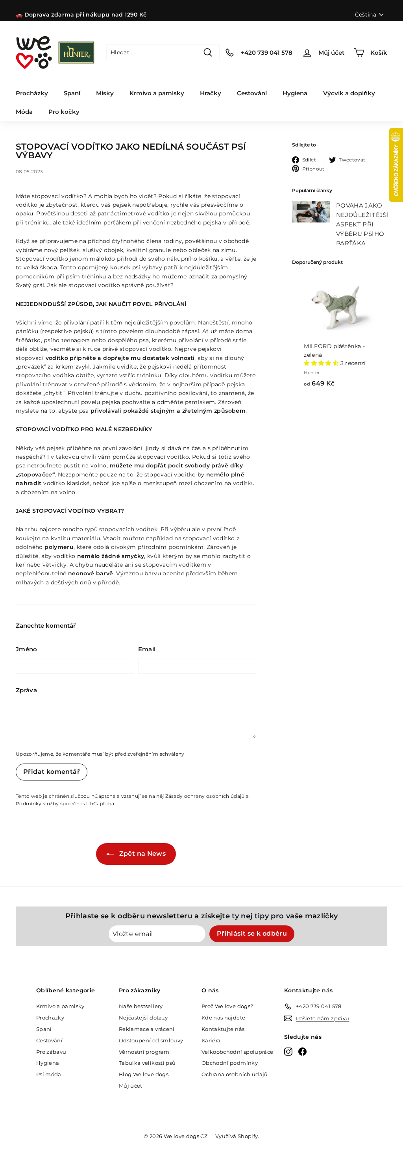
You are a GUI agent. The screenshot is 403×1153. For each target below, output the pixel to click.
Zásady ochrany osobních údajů (205, 796)
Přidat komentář (51, 771)
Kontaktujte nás (223, 1029)
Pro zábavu (51, 1052)
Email (147, 649)
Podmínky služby (37, 803)
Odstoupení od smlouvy (151, 1040)
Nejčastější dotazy (143, 1017)
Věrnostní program (144, 1052)
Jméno (26, 649)
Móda (24, 111)
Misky (105, 93)
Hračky (210, 93)
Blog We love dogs (143, 1074)
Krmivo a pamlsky (156, 93)
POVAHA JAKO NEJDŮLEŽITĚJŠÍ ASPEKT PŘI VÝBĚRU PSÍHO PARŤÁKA (362, 224)
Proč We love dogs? (227, 1006)
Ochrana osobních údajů (235, 1074)
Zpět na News (141, 853)
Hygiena (295, 93)
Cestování (252, 93)
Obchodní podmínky (230, 1063)
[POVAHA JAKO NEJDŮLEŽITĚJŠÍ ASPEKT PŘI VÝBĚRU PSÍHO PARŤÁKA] (311, 211)
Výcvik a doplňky (349, 93)
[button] (322, 363)
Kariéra (211, 1040)
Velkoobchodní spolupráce (237, 1052)
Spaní (72, 93)
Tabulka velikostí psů (147, 1063)
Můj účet (130, 1086)
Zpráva (26, 690)
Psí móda (48, 1074)
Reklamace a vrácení (147, 1029)
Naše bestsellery (141, 1006)
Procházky (32, 93)
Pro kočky (63, 111)
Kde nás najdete (223, 1017)
